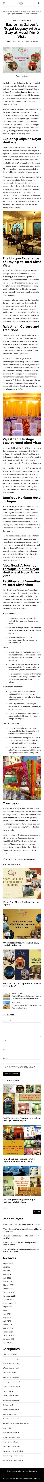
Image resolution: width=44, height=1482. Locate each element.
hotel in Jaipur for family (11, 1410)
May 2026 (7, 1274)
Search (5, 1208)
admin (9, 41)
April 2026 (7, 1278)
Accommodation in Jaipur (11, 1359)
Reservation (33, 1471)
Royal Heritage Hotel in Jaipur (13, 1456)
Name (5, 1040)
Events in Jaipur (8, 1391)
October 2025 (8, 1299)
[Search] (39, 3)
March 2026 (7, 1281)
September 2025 (9, 1303)
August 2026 (8, 1263)
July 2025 (6, 1310)
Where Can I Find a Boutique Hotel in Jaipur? (21, 1224)
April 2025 (7, 1321)
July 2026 (6, 1267)
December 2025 (9, 1292)
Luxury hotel (7, 1428)
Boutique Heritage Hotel (22, 20)
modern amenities (18, 640)
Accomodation (16, 1471)
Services (25, 1471)
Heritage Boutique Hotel (11, 1400)
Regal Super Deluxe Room (11, 1447)
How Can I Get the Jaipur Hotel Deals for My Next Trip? (21, 1237)
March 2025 (7, 1324)
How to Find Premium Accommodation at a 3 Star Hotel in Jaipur (21, 1250)
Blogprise (37, 1478)
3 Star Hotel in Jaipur (10, 1354)
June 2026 (7, 1271)
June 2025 (7, 1314)
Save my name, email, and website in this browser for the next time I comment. (20, 1067)
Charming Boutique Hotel (11, 1382)
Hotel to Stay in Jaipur (10, 1414)
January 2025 (8, 1332)
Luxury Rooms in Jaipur (10, 1442)
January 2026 (8, 1289)
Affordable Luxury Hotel (11, 1368)
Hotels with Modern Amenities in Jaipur (16, 1423)
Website (5, 1058)
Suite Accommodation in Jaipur (13, 1460)
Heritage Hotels (8, 1405)
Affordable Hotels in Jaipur (11, 1363)
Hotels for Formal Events (11, 1419)
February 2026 (8, 1285)
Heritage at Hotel (16, 859)
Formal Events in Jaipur (10, 1396)
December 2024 (9, 1335)
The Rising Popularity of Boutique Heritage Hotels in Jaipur (19, 1201)
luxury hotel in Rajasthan (11, 1433)
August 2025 (8, 1307)
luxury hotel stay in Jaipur (11, 1437)
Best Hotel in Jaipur (9, 1373)
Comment (7, 1021)
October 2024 (8, 1342)
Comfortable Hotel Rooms (11, 1386)
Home (8, 1471)
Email (5, 1049)
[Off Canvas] (4, 3)
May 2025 (7, 1317)
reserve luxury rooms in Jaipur (13, 1451)
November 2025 (9, 1296)
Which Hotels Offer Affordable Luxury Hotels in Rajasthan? (21, 944)
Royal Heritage (30, 859)
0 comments (35, 41)
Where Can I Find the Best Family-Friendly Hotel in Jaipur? (20, 1243)
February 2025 (8, 1328)
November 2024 (9, 1339)
